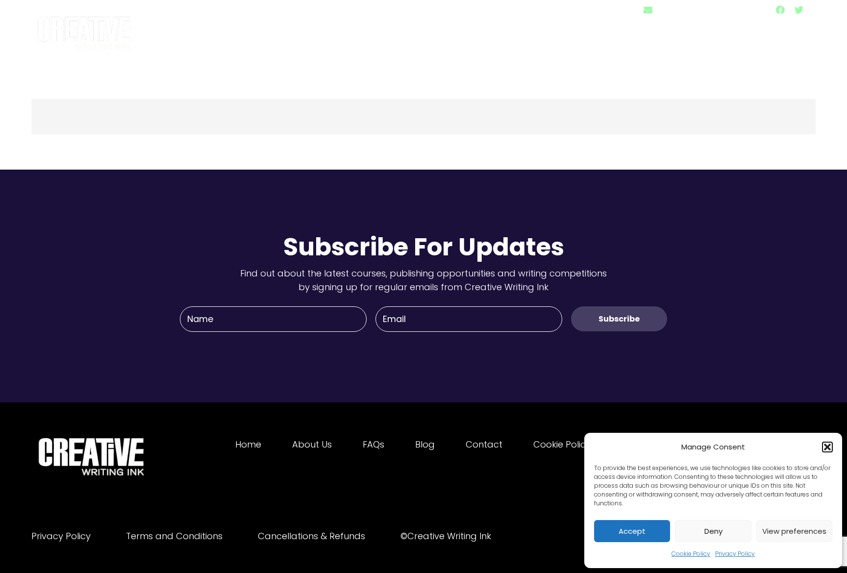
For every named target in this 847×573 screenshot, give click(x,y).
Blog (425, 444)
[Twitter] (799, 9)
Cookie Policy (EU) (572, 444)
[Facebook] (780, 9)
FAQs (373, 444)
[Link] (85, 28)
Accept (632, 531)
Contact (484, 444)
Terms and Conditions (174, 536)
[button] (827, 447)
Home (248, 444)
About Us (312, 444)
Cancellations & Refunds (311, 536)
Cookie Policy (691, 553)
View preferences (794, 531)
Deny (713, 531)
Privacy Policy (735, 553)
